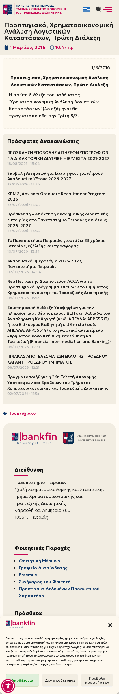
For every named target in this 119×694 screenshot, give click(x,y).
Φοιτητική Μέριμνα (40, 561)
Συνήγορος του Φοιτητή (44, 582)
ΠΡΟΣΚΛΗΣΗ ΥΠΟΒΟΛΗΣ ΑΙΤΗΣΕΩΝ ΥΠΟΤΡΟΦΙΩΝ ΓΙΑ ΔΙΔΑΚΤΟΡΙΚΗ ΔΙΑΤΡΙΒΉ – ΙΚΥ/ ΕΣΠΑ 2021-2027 (58, 155)
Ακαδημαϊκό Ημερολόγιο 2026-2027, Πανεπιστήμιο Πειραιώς (44, 263)
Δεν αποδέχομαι (60, 680)
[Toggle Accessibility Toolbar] (8, 686)
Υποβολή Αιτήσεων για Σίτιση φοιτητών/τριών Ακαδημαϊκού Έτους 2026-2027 (55, 176)
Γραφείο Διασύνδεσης (43, 568)
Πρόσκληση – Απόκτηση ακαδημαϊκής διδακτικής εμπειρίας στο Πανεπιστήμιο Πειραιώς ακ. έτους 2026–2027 (57, 219)
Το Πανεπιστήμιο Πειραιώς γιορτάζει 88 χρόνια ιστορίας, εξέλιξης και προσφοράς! (56, 243)
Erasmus (28, 575)
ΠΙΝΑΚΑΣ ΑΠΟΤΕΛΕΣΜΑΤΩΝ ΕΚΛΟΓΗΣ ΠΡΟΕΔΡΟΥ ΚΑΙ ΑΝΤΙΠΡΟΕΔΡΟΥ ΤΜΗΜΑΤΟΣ (57, 359)
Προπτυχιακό (22, 413)
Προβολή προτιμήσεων (97, 680)
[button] (110, 625)
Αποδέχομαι (22, 680)
